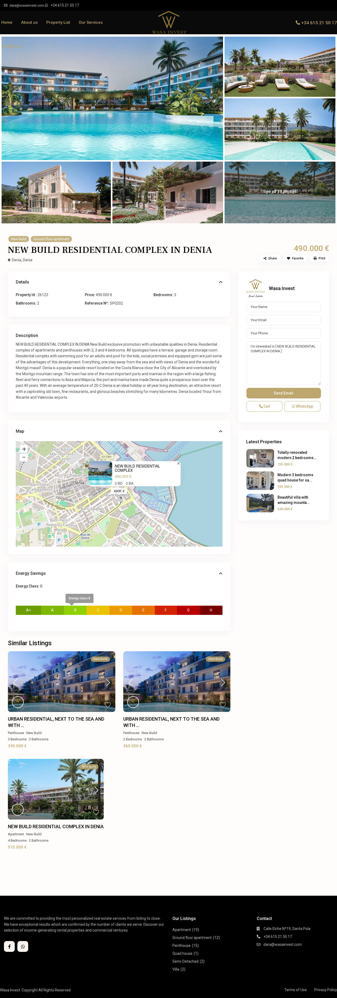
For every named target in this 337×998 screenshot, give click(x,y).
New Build (18, 239)
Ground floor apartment (51, 239)
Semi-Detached (185, 961)
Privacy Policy (325, 990)
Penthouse (16, 733)
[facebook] (9, 946)
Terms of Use (295, 990)
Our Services (91, 22)
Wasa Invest (282, 288)
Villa (175, 969)
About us (29, 22)
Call (266, 406)
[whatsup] (22, 946)
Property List (58, 22)
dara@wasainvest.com (283, 944)
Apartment (16, 834)
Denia (27, 260)
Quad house (182, 953)
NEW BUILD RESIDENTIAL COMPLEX (137, 468)
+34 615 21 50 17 (65, 5)
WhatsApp (304, 406)
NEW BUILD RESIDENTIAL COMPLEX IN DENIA (56, 826)
